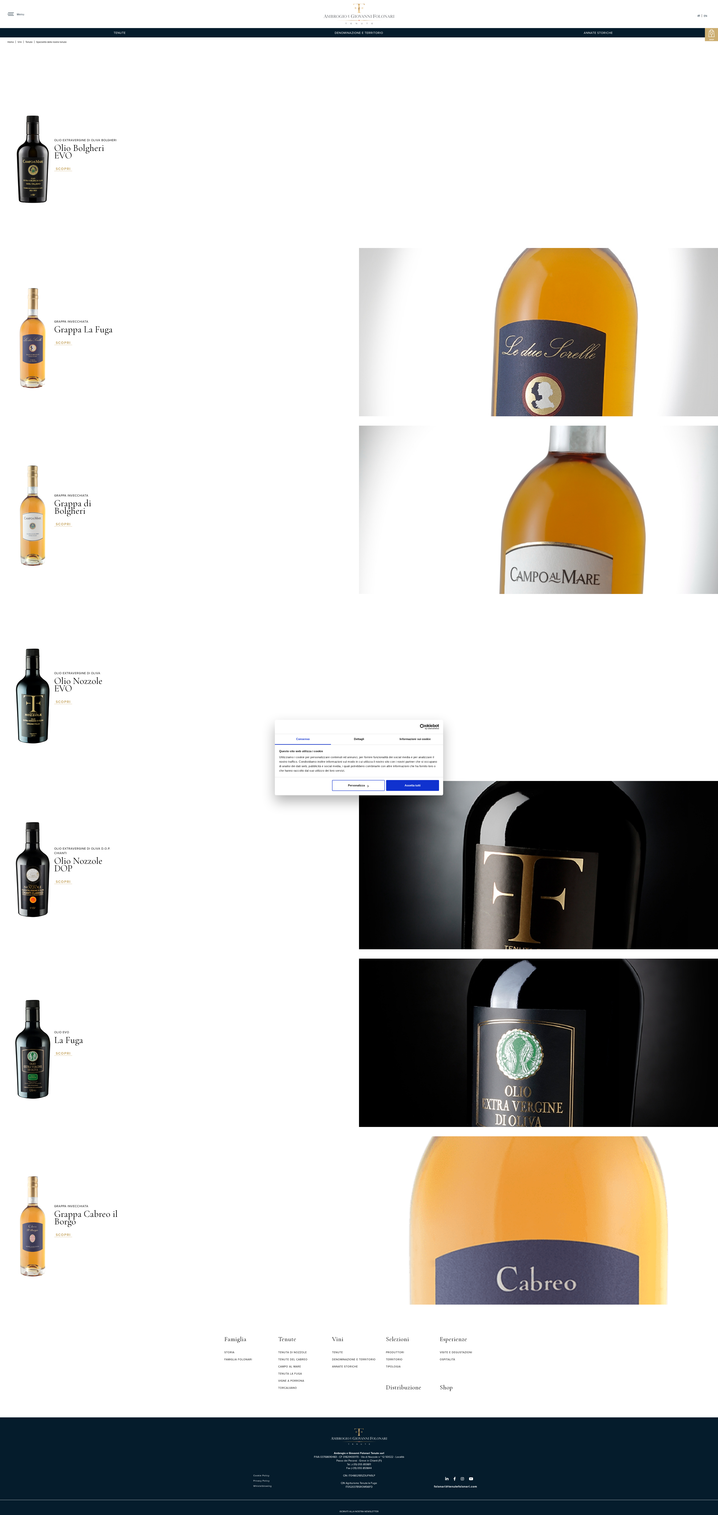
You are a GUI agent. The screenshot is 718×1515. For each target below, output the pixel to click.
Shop (446, 1387)
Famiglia (235, 1339)
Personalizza (356, 785)
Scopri (63, 169)
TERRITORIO (394, 1359)
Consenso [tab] (303, 739)
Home (10, 42)
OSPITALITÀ (447, 1359)
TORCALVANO (287, 1388)
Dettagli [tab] (359, 739)
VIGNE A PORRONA (291, 1381)
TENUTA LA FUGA (290, 1373)
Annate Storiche (598, 33)
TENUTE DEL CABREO (293, 1359)
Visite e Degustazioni (456, 1352)
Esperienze (453, 1339)
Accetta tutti (413, 785)
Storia (229, 1352)
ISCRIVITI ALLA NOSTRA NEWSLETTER (359, 1511)
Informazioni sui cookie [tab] (415, 739)
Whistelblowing (262, 1486)
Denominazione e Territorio (359, 33)
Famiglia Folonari (238, 1359)
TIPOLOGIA (393, 1366)
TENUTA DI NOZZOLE (292, 1352)
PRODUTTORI (395, 1352)
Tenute (120, 33)
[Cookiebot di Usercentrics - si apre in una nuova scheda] (422, 727)
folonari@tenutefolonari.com (455, 1486)
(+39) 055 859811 (361, 1464)
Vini (20, 42)
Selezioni (397, 1339)
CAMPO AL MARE (289, 1366)
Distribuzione (403, 1387)
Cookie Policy (261, 1475)
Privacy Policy (261, 1480)
